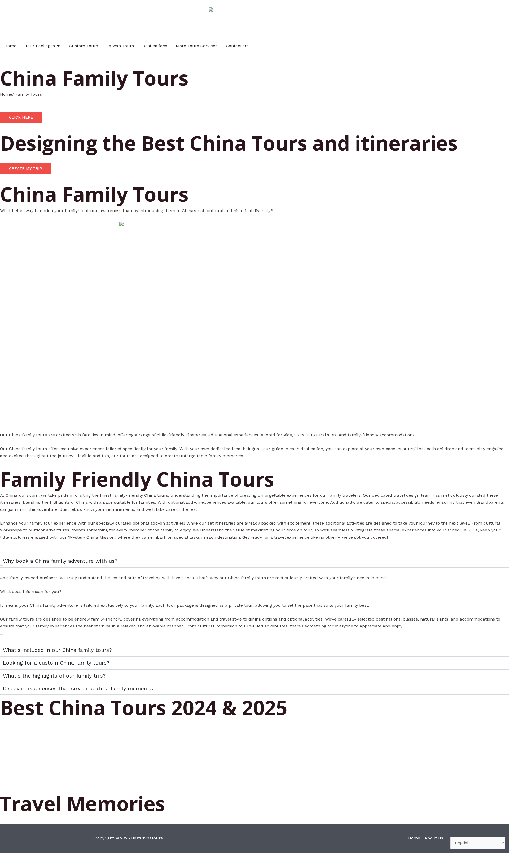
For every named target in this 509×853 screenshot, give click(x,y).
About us (433, 838)
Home (414, 838)
